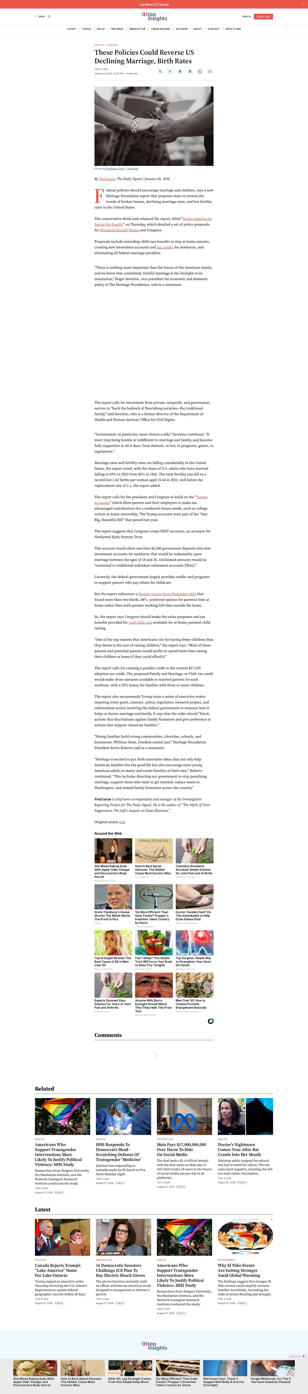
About (197, 29)
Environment (226, 1260)
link (122, 821)
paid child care (140, 622)
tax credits (165, 247)
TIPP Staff (101, 69)
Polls (101, 29)
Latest (71, 29)
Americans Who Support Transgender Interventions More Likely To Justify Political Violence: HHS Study (58, 1154)
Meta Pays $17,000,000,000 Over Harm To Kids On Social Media (181, 1149)
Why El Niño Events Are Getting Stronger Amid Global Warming (239, 1270)
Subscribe (263, 16)
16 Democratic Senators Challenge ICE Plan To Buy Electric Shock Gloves (120, 1270)
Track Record (160, 29)
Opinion (112, 45)
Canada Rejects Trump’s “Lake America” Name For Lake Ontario (58, 1270)
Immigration (104, 1260)
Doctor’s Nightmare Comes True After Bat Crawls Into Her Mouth (239, 1149)
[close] (304, 4)
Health (99, 45)
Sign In (246, 16)
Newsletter (137, 29)
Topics (86, 29)
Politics (40, 1260)
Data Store (233, 29)
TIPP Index (117, 29)
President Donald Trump (119, 230)
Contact (214, 29)
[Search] (49, 16)
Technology (165, 1139)
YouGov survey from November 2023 (167, 593)
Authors (182, 29)
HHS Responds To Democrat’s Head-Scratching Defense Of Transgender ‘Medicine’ (118, 1152)
